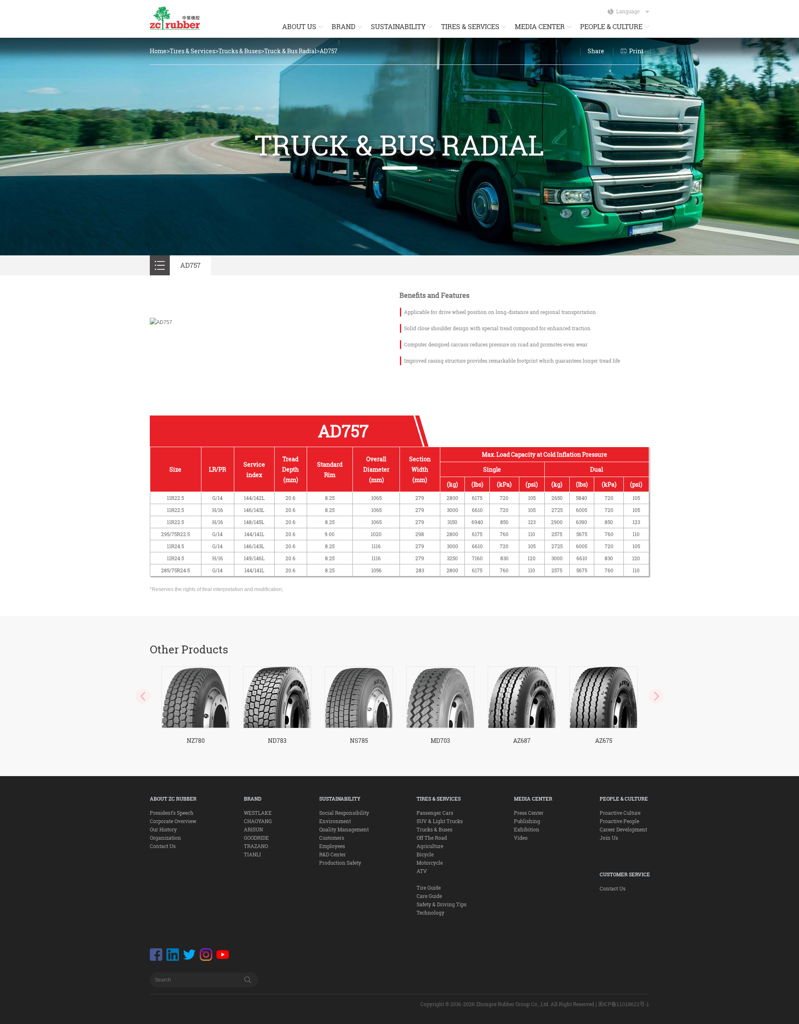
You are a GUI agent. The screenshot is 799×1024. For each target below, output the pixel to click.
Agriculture (430, 846)
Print (636, 51)
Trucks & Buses (239, 51)
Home (158, 51)
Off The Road (432, 837)
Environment (335, 821)
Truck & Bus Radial (290, 51)
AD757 (328, 51)
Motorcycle (430, 862)
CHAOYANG (258, 821)
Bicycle (425, 854)
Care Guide (429, 896)
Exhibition (526, 829)
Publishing (527, 821)
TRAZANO (256, 846)
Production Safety (340, 862)
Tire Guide (429, 887)
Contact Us (163, 846)
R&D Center (332, 854)
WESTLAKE (258, 812)
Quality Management (344, 829)
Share (596, 51)
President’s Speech (172, 812)
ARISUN (253, 829)
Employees (332, 846)
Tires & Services (192, 51)
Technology (430, 912)
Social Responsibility (344, 812)
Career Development (623, 829)
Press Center (528, 812)
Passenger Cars (435, 812)
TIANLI (252, 854)
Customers (331, 837)
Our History (163, 829)
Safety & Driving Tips (441, 904)
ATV (422, 871)
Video (521, 837)
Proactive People (619, 821)
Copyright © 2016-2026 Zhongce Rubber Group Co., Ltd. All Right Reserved (507, 1004)
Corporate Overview (173, 821)
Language (628, 11)
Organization (165, 837)
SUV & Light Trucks (440, 821)
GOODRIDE (256, 837)
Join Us (609, 837)
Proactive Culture (620, 812)
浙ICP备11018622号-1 (623, 1004)
